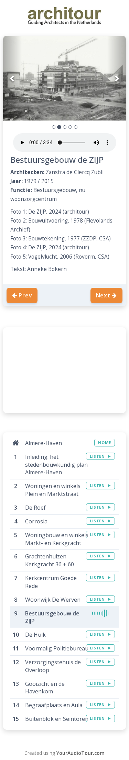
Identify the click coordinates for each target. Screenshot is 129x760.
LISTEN (98, 456)
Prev (25, 295)
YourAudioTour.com (80, 753)
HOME (104, 442)
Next (103, 295)
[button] (12, 78)
